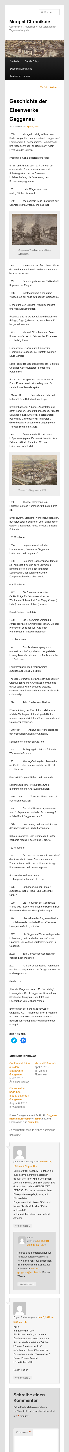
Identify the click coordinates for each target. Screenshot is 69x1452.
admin (38, 1118)
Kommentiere (23, 1225)
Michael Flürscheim (46, 1063)
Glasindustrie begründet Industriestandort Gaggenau (19, 1093)
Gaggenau (52, 1115)
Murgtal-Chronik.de (29, 21)
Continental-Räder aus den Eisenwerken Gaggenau (20, 1068)
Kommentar (23, 1432)
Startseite (15, 61)
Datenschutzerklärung (21, 68)
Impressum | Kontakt (20, 76)
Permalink (33, 1122)
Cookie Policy (32, 61)
